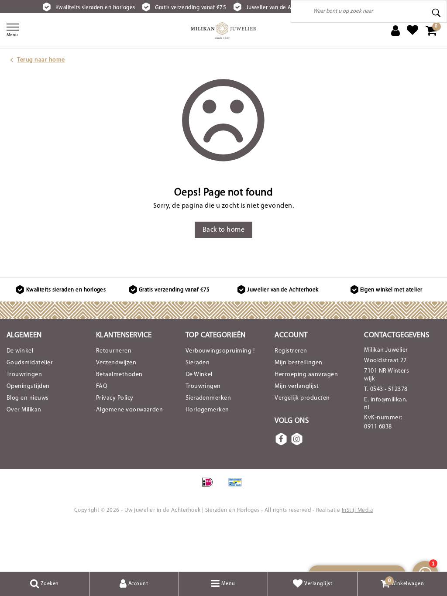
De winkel (20, 351)
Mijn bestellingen (298, 363)
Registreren (291, 351)
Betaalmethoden (119, 374)
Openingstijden (28, 386)
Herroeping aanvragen (306, 374)
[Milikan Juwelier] (223, 31)
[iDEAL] (210, 486)
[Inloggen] (395, 30)
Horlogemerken (207, 410)
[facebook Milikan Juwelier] (281, 439)
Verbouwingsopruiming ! (220, 351)
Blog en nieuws (28, 398)
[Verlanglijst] (412, 30)
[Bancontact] (237, 486)
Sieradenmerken (208, 398)
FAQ (101, 386)
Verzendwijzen (116, 363)
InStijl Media (357, 510)
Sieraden (198, 363)
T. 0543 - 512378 (386, 389)
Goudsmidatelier (30, 363)
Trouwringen (24, 374)
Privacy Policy (115, 398)
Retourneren (113, 351)
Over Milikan (24, 410)
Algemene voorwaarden (129, 410)
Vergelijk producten (302, 398)
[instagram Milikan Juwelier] (296, 439)
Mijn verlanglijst (297, 386)
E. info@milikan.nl (386, 404)
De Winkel (199, 374)
